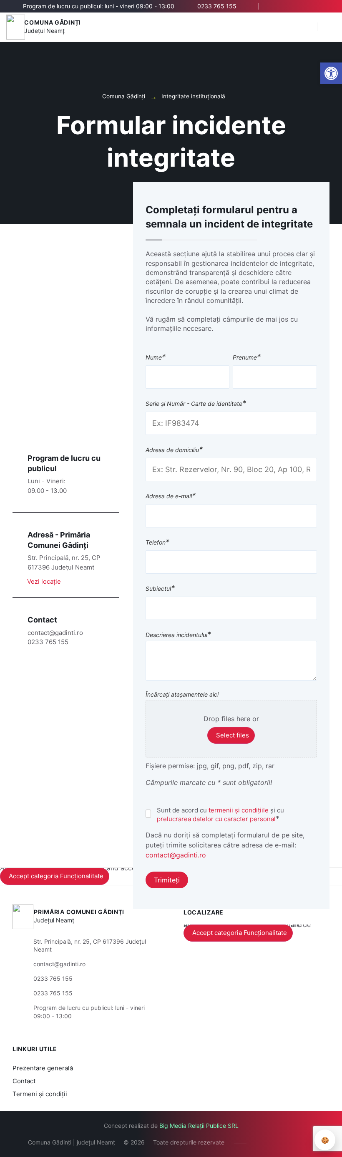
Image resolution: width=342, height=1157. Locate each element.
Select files (232, 735)
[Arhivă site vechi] (324, 6)
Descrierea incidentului (178, 635)
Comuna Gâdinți (52, 22)
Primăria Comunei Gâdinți (79, 911)
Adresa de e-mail (171, 496)
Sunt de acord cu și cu (220, 814)
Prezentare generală (43, 1068)
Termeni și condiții (40, 1094)
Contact (24, 1081)
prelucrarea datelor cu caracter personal (216, 819)
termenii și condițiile (239, 810)
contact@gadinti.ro (176, 855)
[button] (306, 27)
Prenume (247, 358)
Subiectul (160, 589)
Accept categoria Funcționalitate (56, 876)
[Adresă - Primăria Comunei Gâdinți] (17, 534)
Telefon (157, 543)
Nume (156, 358)
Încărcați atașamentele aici (182, 694)
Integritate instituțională (193, 96)
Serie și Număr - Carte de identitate (196, 404)
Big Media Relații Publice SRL (199, 1125)
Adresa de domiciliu (174, 450)
